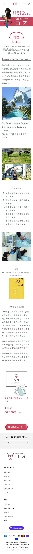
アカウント (7, 504)
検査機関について (9, 508)
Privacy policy (25, 544)
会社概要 (6, 476)
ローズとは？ (8, 480)
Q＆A (5, 520)
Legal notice (24, 550)
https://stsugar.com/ (16, 59)
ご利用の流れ (8, 484)
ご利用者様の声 (8, 516)
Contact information (13, 550)
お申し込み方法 (8, 488)
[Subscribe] (27, 443)
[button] (4, 4)
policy (6, 492)
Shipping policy (23, 547)
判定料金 (6, 512)
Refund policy (14, 544)
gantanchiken (15, 542)
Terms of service (12, 547)
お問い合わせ (8, 472)
